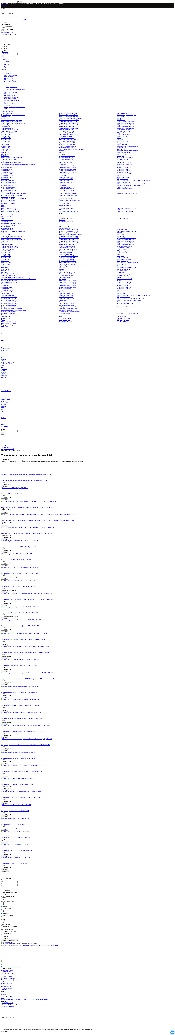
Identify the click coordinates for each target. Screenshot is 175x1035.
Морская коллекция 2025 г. (125, 125)
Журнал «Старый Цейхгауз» (68, 133)
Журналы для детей (7, 113)
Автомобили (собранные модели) (11, 195)
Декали (6, 102)
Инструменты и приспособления (14, 107)
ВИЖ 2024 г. (121, 120)
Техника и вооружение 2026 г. (10, 159)
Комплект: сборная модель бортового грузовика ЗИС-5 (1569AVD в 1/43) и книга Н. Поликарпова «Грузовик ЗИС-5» (37, 520)
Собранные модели (10, 78)
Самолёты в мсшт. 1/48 (66, 180)
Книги (119, 138)
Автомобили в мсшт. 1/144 (9, 190)
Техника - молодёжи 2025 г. (9, 131)
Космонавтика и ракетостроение (127, 146)
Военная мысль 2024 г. (124, 113)
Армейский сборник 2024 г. (67, 144)
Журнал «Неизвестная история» (11, 121)
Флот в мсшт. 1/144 (7, 170)
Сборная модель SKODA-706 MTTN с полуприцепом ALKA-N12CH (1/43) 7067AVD (27, 599)
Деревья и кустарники (66, 198)
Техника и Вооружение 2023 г (68, 116)
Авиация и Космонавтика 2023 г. (69, 125)
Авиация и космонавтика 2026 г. (69, 120)
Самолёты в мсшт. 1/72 (66, 182)
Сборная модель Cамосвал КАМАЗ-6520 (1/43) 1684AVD (18, 547)
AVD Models (6, 890)
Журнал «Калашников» (66, 138)
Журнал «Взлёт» (6, 149)
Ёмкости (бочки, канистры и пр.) (69, 200)
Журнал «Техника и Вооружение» (11, 157)
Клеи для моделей (6, 221)
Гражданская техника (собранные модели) (14, 193)
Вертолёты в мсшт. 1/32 (66, 188)
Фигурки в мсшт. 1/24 (124, 169)
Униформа (120, 139)
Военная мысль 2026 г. (66, 157)
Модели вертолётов (65, 187)
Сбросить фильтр (13, 940)
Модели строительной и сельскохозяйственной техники (18, 164)
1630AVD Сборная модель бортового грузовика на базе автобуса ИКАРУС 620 (25, 480)
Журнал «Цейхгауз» (123, 133)
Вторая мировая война (10, 931)
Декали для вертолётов (8, 215)
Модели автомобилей (7, 180)
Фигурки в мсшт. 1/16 (124, 167)
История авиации (122, 144)
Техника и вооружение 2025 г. (68, 113)
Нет (4, 912)
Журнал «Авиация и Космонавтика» (70, 118)
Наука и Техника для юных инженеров (13, 115)
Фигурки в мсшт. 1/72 (124, 170)
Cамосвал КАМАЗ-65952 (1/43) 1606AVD (14, 494)
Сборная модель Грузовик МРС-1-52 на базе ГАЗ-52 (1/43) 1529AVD (22, 771)
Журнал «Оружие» (6, 125)
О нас (2, 981)
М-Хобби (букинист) (123, 152)
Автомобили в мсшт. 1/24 (9, 182)
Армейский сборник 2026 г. (67, 141)
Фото (2, 998)
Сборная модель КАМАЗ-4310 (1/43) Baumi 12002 (16, 850)
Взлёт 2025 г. (5, 151)
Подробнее (4, 5)
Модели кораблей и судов (9, 167)
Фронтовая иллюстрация (125, 157)
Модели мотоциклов (65, 162)
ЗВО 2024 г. (62, 154)
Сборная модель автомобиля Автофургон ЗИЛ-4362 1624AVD (20, 626)
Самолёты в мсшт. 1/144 (66, 184)
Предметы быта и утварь (8, 200)
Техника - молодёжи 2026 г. (9, 129)
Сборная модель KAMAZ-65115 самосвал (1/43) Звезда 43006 (20, 573)
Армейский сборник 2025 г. (67, 143)
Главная (3, 445)
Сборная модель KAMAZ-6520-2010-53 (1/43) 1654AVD (18, 586)
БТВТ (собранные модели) (67, 193)
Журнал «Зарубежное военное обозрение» (72, 149)
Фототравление (64, 203)
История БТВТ (122, 147)
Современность (7, 933)
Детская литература (7, 228)
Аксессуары (8, 105)
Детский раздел (5, 226)
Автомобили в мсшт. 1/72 (9, 188)
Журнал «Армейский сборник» (68, 139)
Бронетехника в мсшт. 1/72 (67, 169)
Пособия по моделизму (124, 129)
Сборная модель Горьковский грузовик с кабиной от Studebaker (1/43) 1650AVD (25, 745)
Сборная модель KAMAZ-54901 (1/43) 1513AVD (16, 560)
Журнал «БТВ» (122, 136)
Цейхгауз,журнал (122, 154)
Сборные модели (9, 76)
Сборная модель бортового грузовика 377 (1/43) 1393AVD (19, 692)
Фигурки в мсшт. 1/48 (124, 172)
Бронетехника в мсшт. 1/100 (67, 172)
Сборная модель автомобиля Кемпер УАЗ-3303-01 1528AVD (19, 665)
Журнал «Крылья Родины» (67, 129)
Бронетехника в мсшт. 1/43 (67, 167)
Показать (3, 940)
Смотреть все (5, 144)
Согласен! (4, 1031)
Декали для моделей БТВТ (9, 208)
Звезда (5, 889)
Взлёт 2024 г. (5, 152)
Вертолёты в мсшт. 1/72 (124, 162)
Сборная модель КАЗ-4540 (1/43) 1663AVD (14, 824)
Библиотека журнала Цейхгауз (68, 134)
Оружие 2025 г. (5, 126)
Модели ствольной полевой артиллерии (129, 185)
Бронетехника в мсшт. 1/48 (67, 170)
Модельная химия (9, 103)
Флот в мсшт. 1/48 (6, 169)
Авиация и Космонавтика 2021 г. (69, 128)
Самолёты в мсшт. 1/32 (66, 177)
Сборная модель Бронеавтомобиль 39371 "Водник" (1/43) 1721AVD (22, 731)
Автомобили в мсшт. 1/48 (9, 187)
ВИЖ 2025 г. (121, 118)
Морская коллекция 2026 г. (125, 123)
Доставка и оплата (6, 986)
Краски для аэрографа (66, 221)
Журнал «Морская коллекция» (126, 121)
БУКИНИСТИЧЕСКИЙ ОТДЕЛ (127, 151)
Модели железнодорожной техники (12, 162)
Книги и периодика (10, 75)
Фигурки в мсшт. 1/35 (124, 174)
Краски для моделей (65, 218)
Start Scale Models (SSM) (10, 892)
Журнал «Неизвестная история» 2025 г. (13, 123)
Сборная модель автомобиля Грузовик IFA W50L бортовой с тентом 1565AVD (25, 652)
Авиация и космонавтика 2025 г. (69, 121)
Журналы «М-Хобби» (7, 133)
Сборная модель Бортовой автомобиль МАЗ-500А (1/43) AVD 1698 (21, 718)
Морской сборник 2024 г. (67, 147)
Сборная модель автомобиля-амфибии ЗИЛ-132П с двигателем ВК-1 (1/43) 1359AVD (27, 679)
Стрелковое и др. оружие (125, 188)
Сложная (5, 938)
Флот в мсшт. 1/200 (7, 172)
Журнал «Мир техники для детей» (11, 120)
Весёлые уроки (5, 116)
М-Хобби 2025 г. (6, 136)
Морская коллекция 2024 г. (125, 126)
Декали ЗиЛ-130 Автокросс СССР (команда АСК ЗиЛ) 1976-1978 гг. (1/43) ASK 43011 (27, 507)
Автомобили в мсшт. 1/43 (9, 185)
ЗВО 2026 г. (62, 151)
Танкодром (120, 156)
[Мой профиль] (2, 436)
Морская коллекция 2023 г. (125, 128)
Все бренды (4, 326)
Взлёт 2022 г (5, 156)
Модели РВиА (121, 175)
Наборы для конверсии (11, 100)
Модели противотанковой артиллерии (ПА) (131, 184)
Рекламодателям (6, 985)
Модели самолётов (65, 174)
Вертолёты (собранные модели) (127, 193)
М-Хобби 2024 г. (6, 138)
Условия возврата (6, 988)
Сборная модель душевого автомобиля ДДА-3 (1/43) (17, 784)
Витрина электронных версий (10, 993)
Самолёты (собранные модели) (68, 195)
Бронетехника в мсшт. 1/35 (67, 166)
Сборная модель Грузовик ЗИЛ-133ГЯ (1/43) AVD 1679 (18, 758)
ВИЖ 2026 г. (121, 116)
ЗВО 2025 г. (62, 152)
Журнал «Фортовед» (123, 134)
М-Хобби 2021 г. (6, 143)
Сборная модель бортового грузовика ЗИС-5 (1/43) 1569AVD (20, 705)
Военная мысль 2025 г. (66, 159)
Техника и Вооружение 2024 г (68, 115)
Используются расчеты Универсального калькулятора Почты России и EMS (24, 999)
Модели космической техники (10, 166)
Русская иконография (65, 136)
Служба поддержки (7, 996)
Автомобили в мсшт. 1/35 (9, 184)
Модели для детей (64, 226)
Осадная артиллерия (123, 177)
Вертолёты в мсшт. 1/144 (66, 190)
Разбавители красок (7, 220)
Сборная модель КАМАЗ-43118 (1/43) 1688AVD (16, 863)
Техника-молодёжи (7, 128)
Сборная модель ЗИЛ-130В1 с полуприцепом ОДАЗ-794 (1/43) (20, 797)
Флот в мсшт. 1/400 (7, 175)
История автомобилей (124, 143)
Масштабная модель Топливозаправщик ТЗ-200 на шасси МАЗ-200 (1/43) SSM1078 (26, 533)
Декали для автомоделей (125, 211)
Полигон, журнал (122, 159)
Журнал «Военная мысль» (67, 156)
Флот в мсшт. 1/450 (7, 177)
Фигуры (119, 166)
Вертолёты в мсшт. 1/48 (124, 164)
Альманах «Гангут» (123, 131)
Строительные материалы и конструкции (14, 198)
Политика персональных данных (11, 967)
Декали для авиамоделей (8, 210)
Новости (3, 994)
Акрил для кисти (122, 218)
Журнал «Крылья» (6, 147)
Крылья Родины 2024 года (67, 131)
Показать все (5, 871)
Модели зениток (122, 179)
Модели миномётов (123, 182)
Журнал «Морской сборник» (68, 146)
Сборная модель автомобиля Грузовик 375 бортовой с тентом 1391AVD (23, 639)
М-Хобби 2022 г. (6, 141)
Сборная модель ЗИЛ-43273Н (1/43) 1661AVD (15, 811)
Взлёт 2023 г (5, 154)
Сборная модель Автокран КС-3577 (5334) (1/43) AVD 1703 (19, 613)
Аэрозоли (62, 220)
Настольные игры (64, 228)
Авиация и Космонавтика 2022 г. (69, 126)
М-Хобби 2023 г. (6, 139)
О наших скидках (6, 983)
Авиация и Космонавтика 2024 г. (69, 123)
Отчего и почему (6, 118)
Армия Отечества (122, 141)
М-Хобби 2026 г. (6, 134)
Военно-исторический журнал (126, 115)
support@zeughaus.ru (7, 32)
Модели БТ (62, 164)
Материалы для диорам (11, 80)
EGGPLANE (63, 175)
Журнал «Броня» (6, 146)
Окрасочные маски (10, 81)
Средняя (5, 936)
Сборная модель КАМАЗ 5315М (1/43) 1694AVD (16, 837)
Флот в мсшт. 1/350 (7, 174)
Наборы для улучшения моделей (11, 315)
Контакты (4, 989)
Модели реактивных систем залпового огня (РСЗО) (133, 180)
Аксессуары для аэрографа (9, 225)
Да (3, 910)
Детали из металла (65, 205)
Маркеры (3, 218)
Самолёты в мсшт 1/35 (66, 179)
